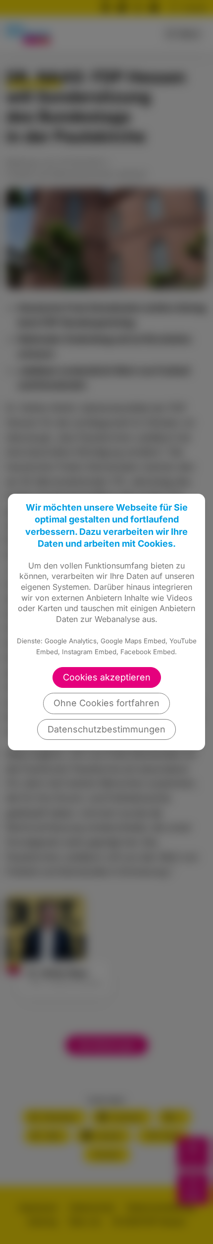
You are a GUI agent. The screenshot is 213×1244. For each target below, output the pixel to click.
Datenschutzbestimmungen (106, 729)
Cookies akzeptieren (107, 677)
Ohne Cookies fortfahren (106, 703)
